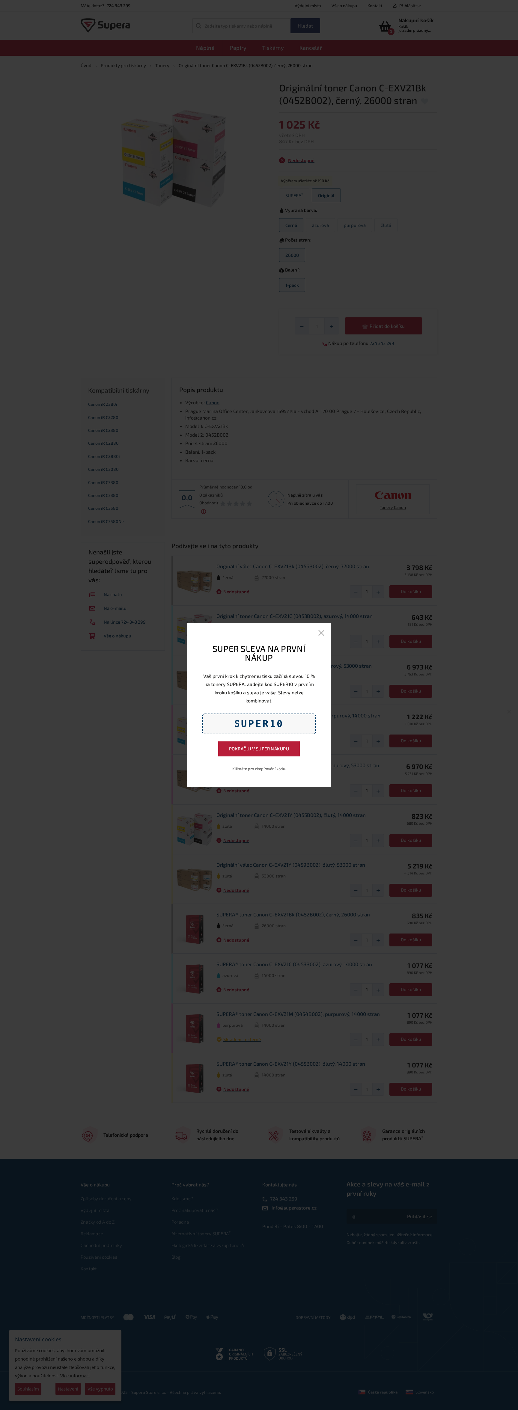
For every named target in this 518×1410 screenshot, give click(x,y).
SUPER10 (259, 723)
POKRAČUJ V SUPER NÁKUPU (259, 748)
